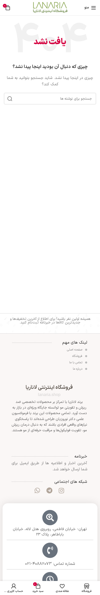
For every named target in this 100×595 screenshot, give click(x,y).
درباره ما (78, 369)
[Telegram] (49, 490)
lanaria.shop (49, 394)
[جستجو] (10, 98)
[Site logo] (50, 7)
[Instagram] (61, 490)
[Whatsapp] (37, 490)
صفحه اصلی (75, 349)
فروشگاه (77, 356)
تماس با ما (76, 362)
